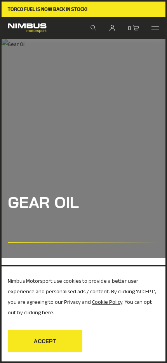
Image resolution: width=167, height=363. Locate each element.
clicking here (38, 312)
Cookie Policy (107, 302)
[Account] (112, 28)
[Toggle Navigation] (155, 28)
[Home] (27, 28)
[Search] (93, 28)
